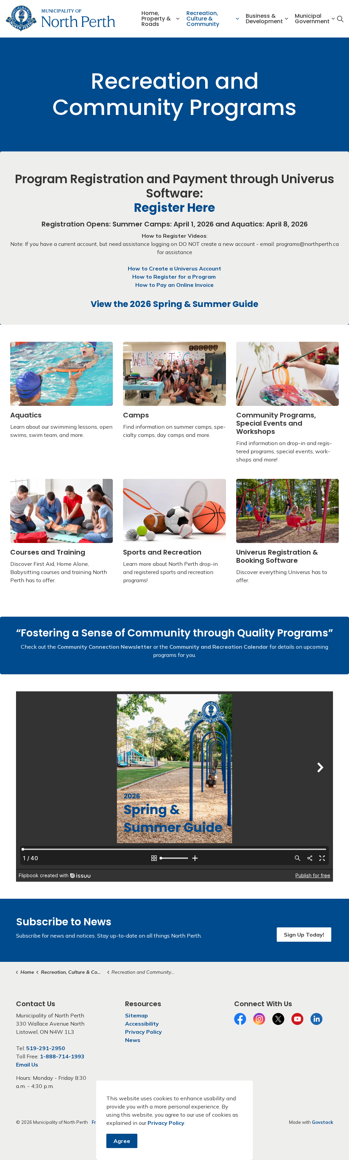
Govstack (322, 1122)
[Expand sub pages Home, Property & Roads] (177, 19)
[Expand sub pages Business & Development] (286, 19)
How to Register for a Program (174, 276)
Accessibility (142, 1023)
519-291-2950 (45, 1048)
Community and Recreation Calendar (218, 646)
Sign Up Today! (304, 934)
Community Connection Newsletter (104, 646)
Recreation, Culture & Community (202, 18)
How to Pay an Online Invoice (174, 284)
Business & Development (264, 18)
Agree (121, 1140)
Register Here (174, 207)
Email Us (27, 1064)
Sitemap (136, 1015)
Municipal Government (312, 18)
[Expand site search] (340, 18)
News (132, 1040)
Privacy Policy (166, 1122)
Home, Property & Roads (156, 18)
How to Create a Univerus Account (174, 268)
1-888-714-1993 (62, 1056)
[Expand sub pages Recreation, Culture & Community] (237, 19)
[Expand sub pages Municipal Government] (333, 19)
